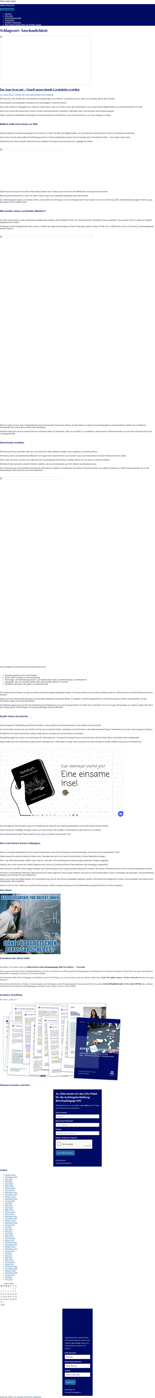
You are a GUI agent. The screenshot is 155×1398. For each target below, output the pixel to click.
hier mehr (42, 834)
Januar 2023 (9, 1214)
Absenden (70, 1382)
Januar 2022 (9, 1240)
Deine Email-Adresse (73, 1362)
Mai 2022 (8, 1231)
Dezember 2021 (11, 1242)
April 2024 (9, 1184)
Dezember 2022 (11, 1216)
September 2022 (11, 1223)
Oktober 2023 (10, 1197)
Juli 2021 (8, 1253)
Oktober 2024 (10, 1175)
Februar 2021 (10, 1262)
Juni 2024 (8, 1179)
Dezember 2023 (11, 1192)
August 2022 (10, 1225)
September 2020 (11, 1273)
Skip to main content (8, 1)
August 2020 (10, 1275)
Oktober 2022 (10, 1221)
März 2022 (9, 1236)
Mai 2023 (8, 1205)
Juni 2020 (8, 1279)
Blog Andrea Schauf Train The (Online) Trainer (23, 25)
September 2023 (11, 1199)
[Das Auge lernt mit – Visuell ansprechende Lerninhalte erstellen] (45, 84)
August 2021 (10, 1251)
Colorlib (20, 1397)
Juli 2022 (8, 1227)
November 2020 (11, 1268)
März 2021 (9, 1260)
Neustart (8, 14)
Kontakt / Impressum (13, 22)
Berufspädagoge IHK (13, 18)
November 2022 (11, 1218)
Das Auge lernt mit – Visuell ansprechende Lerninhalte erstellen (39, 89)
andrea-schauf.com (7, 5)
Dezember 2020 (11, 1266)
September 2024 (11, 1177)
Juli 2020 (8, 1277)
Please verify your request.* (67, 1138)
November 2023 (11, 1194)
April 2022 (9, 1234)
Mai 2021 (8, 1258)
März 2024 (9, 1186)
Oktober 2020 (10, 1271)
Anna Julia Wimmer (33, 95)
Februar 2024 (10, 1188)
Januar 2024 (9, 1190)
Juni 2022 (8, 1229)
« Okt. (2, 1304)
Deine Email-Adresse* (64, 1121)
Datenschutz (9, 20)
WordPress (37, 1397)
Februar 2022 (10, 1238)
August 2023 (10, 1201)
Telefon (59, 1129)
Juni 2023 (8, 1203)
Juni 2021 (8, 1255)
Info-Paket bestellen (65, 1153)
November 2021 (11, 1244)
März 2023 (9, 1210)
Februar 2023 (10, 1212)
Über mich (9, 16)
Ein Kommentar (47, 95)
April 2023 (9, 1207)
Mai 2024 (8, 1181)
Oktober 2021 (10, 1247)
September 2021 (11, 1249)
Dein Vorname (61, 1112)
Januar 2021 (9, 1264)
